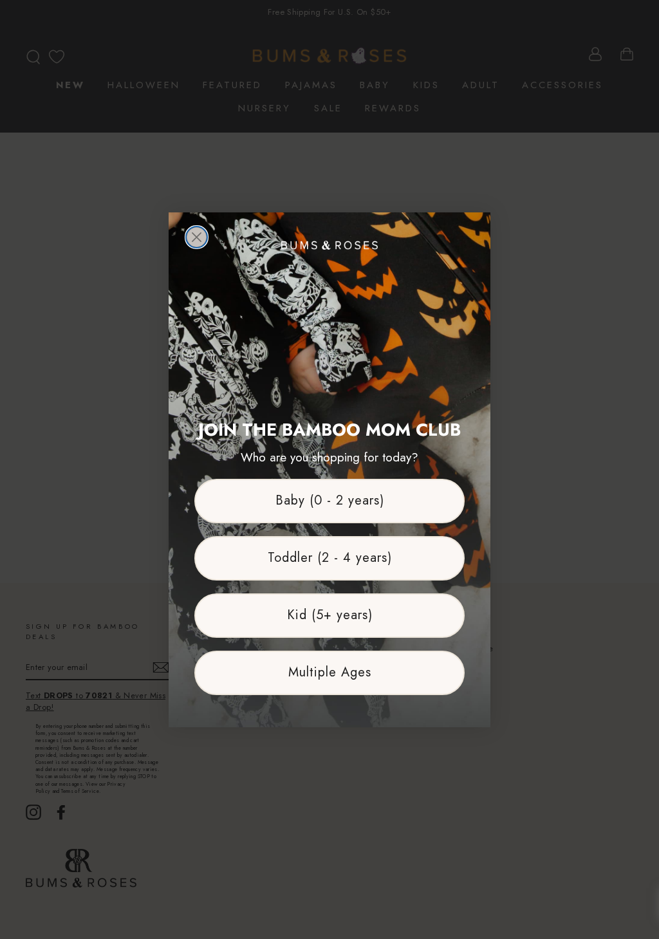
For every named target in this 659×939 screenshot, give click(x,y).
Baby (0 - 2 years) (329, 500)
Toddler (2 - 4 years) (330, 557)
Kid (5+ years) (330, 615)
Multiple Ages (329, 672)
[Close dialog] (196, 237)
